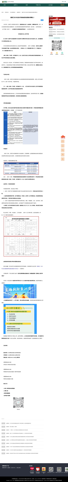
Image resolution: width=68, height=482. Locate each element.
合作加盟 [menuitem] (50, 5)
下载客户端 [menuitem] (38, 5)
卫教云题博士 (18, 467)
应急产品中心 (13, 467)
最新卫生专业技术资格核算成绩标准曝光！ (30, 12)
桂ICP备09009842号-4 (31, 480)
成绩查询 (18, 12)
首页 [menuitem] (5, 5)
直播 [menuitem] (27, 5)
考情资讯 (62, 5)
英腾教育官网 (4, 467)
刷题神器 (8, 467)
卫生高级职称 (12, 12)
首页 (2, 12)
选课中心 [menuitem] (16, 5)
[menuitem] (62, 5)
